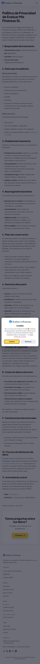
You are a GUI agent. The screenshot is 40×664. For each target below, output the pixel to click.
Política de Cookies (20, 336)
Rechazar (28, 341)
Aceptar (12, 341)
